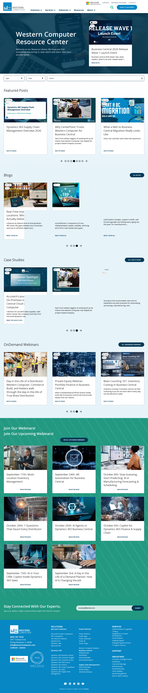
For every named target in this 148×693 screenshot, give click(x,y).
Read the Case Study (14, 320)
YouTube (83, 684)
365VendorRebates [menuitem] (85, 672)
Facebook (78, 684)
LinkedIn (70, 684)
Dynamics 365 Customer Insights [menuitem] (62, 658)
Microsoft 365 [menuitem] (56, 646)
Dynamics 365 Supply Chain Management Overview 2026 (24, 128)
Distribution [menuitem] (116, 662)
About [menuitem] (90, 10)
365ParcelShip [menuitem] (84, 669)
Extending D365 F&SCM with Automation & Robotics (24, 382)
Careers (22, 648)
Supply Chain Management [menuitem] (89, 665)
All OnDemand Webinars (131, 345)
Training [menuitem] (115, 631)
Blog (65, 684)
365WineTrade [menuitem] (84, 653)
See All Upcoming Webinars (74, 440)
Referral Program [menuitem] (118, 3)
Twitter (74, 684)
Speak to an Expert (127, 7)
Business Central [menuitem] (85, 650)
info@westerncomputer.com (22, 645)
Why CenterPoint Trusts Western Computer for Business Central (69, 130)
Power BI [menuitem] (82, 641)
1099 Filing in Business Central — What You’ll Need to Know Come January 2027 (73, 384)
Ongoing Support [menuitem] (118, 640)
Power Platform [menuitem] (85, 629)
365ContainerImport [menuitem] (86, 660)
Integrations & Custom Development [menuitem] (120, 635)
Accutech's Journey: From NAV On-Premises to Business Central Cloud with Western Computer (24, 302)
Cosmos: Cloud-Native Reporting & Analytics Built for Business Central (122, 384)
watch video (60, 151)
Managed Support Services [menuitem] (121, 643)
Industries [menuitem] (64, 10)
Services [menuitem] (49, 10)
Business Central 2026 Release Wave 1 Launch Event (110, 50)
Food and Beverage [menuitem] (119, 664)
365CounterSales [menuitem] (85, 667)
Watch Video (11, 401)
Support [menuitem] (105, 3)
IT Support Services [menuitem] (119, 645)
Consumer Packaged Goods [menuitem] (122, 659)
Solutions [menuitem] (35, 10)
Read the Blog (12, 236)
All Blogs (137, 175)
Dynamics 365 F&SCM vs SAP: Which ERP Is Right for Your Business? (72, 215)
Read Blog (96, 63)
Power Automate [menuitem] (85, 639)
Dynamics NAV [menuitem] (56, 643)
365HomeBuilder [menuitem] (85, 658)
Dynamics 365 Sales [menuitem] (58, 669)
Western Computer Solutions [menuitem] (89, 648)
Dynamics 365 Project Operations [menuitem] (63, 667)
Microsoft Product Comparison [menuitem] (62, 634)
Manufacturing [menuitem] (117, 666)
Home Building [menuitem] (117, 671)
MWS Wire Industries (116, 296)
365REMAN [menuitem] (83, 655)
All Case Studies (134, 260)
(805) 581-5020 (17, 637)
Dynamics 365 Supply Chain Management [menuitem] (60, 673)
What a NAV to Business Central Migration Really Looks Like (122, 130)
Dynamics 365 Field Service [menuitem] (60, 662)
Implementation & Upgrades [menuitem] (122, 629)
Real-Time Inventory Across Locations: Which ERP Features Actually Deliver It (25, 215)
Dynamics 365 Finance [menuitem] (59, 665)
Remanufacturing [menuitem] (118, 669)
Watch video (11, 151)
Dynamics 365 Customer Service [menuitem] (62, 660)
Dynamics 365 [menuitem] (56, 650)
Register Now (25, 489)
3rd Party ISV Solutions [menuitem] (59, 639)
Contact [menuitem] (132, 3)
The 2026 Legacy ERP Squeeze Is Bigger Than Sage (122, 213)
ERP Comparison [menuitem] (57, 636)
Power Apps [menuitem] (83, 636)
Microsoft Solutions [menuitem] (58, 629)
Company (14, 648)
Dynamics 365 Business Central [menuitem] (62, 655)
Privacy (86, 689)
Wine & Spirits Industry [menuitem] (120, 676)
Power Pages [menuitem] (83, 643)
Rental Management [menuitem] (119, 673)
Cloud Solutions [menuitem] (117, 638)
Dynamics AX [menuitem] (55, 641)
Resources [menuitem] (79, 10)
